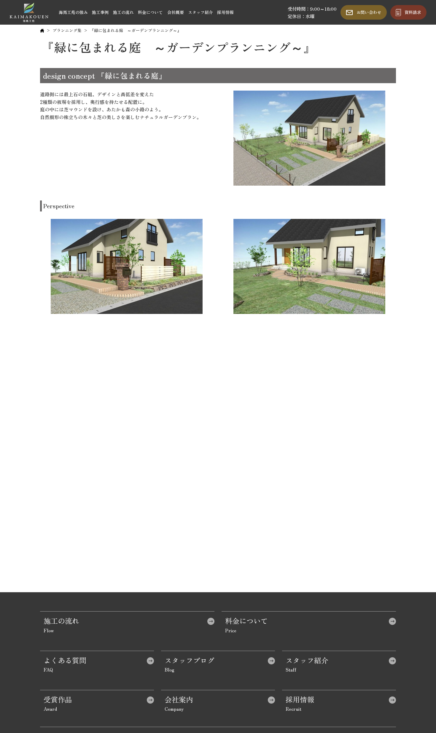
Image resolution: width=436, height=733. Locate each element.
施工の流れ (123, 12)
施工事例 (100, 12)
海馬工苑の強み (73, 12)
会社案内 (179, 699)
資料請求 (413, 12)
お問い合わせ (369, 12)
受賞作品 (58, 699)
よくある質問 (65, 660)
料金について (150, 12)
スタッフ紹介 (200, 12)
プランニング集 (67, 30)
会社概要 (175, 12)
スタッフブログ (189, 660)
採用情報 (225, 12)
